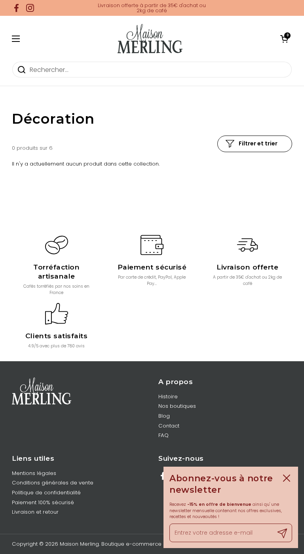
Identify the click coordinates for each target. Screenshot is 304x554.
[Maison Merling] (150, 38)
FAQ (163, 435)
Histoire (168, 396)
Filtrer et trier (258, 143)
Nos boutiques (177, 406)
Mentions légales (34, 473)
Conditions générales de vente (52, 482)
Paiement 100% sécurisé (43, 502)
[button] (284, 39)
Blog (164, 416)
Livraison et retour (35, 512)
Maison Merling (79, 544)
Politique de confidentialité (46, 492)
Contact (168, 426)
